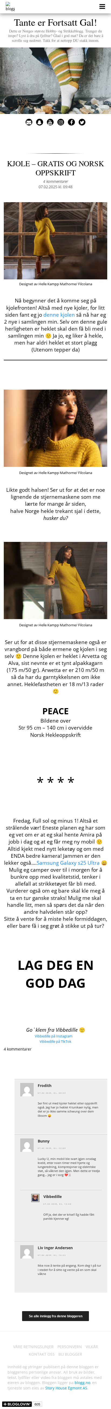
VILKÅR (92, 1346)
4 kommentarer (55, 181)
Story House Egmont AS (66, 1387)
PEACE (55, 711)
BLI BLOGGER (70, 1354)
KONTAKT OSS (42, 1354)
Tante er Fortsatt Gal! (55, 29)
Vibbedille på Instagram (53, 1036)
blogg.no (82, 1382)
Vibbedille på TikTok (55, 1041)
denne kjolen (59, 314)
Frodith (44, 1085)
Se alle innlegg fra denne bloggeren (55, 1316)
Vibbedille (52, 1196)
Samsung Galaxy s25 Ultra (68, 862)
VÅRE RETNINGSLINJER (33, 1346)
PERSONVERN (69, 1346)
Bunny (44, 1141)
